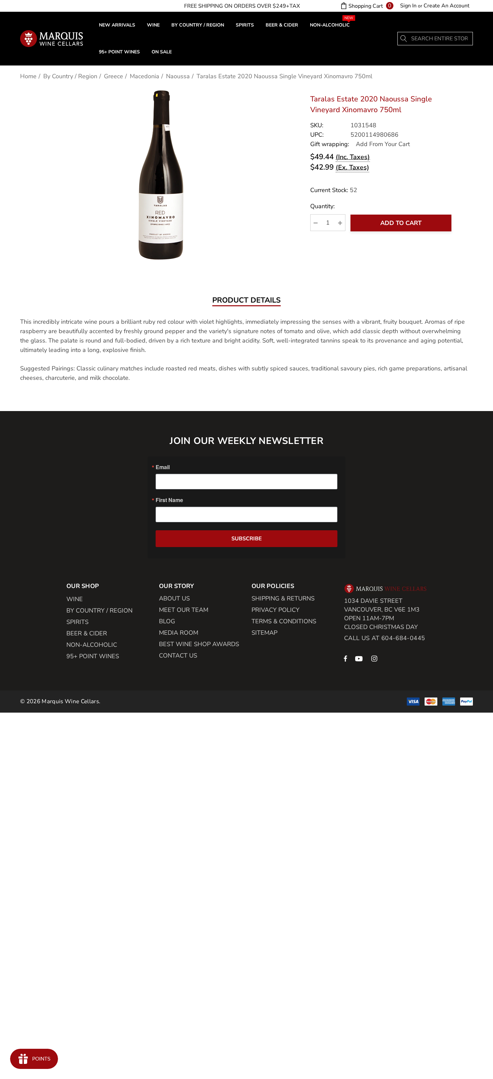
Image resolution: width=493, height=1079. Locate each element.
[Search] (404, 38)
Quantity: (322, 207)
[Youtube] (360, 658)
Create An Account (447, 5)
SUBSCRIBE (246, 538)
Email (163, 467)
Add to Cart (401, 223)
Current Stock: (333, 190)
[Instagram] (375, 658)
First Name (169, 500)
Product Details (246, 300)
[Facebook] (345, 658)
